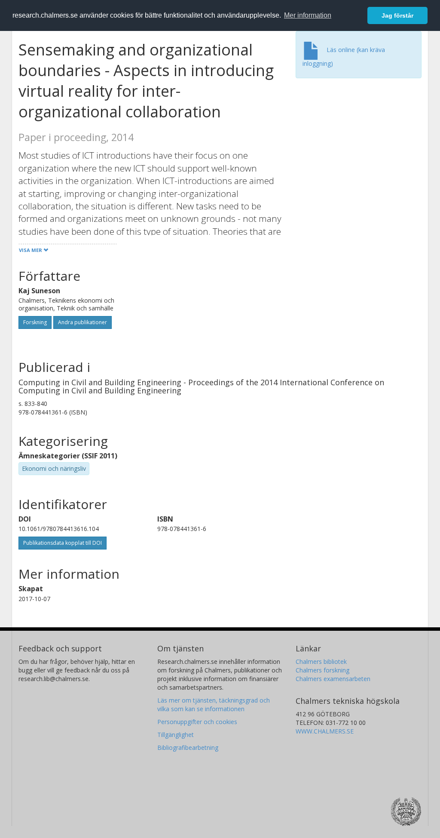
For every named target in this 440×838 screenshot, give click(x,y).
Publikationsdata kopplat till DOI (62, 542)
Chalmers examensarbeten (333, 679)
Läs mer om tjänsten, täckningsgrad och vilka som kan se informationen (213, 704)
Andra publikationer (82, 322)
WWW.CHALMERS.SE (325, 731)
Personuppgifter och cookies (197, 722)
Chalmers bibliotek (321, 661)
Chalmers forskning (322, 670)
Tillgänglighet (175, 735)
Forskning (35, 322)
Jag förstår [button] (397, 15)
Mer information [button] (307, 15)
